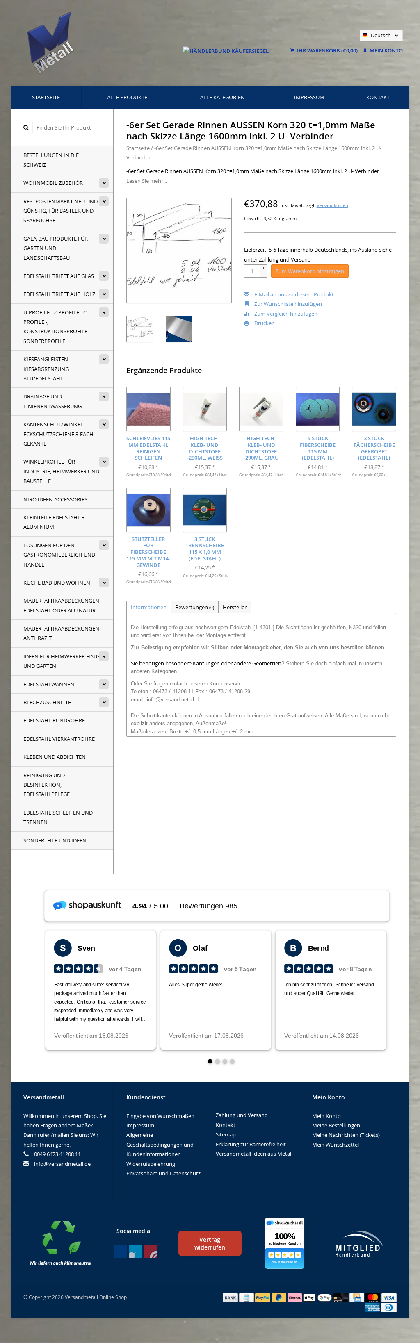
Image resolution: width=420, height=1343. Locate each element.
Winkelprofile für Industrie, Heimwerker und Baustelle (61, 471)
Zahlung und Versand (242, 1115)
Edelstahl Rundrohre (54, 720)
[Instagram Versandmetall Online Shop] (150, 1251)
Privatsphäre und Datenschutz (163, 1173)
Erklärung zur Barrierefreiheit (251, 1144)
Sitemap (226, 1134)
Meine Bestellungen (336, 1125)
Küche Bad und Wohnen (56, 582)
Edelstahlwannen (48, 684)
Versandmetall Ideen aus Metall (254, 1153)
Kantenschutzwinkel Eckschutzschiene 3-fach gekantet (58, 434)
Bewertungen (194, 607)
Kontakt (378, 97)
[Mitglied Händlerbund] (359, 1243)
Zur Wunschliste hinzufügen (287, 303)
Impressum (309, 97)
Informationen (149, 607)
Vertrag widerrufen (209, 1243)
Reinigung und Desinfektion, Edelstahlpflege (46, 785)
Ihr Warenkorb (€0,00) (327, 50)
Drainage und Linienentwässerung (52, 401)
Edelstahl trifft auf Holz (59, 294)
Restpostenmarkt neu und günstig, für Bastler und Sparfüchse (60, 211)
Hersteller (235, 607)
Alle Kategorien (222, 97)
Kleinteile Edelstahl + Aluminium (53, 522)
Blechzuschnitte (47, 702)
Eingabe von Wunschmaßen (160, 1116)
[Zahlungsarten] (231, 1297)
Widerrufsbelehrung (150, 1164)
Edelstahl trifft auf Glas (58, 276)
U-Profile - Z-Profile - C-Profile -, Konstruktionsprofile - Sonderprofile (56, 327)
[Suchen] (26, 128)
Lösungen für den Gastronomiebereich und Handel (59, 555)
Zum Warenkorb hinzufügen (310, 271)
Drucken (264, 323)
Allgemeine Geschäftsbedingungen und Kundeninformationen (160, 1144)
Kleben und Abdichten (54, 756)
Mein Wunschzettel (335, 1144)
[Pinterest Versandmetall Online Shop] (135, 1251)
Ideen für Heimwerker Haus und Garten (61, 661)
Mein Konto (385, 50)
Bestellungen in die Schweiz (51, 159)
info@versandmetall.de (62, 1164)
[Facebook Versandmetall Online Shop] (120, 1251)
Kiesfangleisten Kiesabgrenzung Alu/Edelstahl (46, 368)
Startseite (46, 97)
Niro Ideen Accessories (55, 499)
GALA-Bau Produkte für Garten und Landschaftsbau (55, 248)
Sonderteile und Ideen (55, 840)
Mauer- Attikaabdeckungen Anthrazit (61, 633)
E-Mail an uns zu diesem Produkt (293, 294)
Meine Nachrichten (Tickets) (346, 1134)
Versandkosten (332, 205)
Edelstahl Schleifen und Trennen (58, 817)
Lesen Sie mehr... (146, 180)
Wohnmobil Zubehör (53, 183)
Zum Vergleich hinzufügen (285, 313)
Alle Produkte (127, 97)
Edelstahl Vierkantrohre (59, 738)
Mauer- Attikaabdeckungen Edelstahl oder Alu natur (61, 605)
